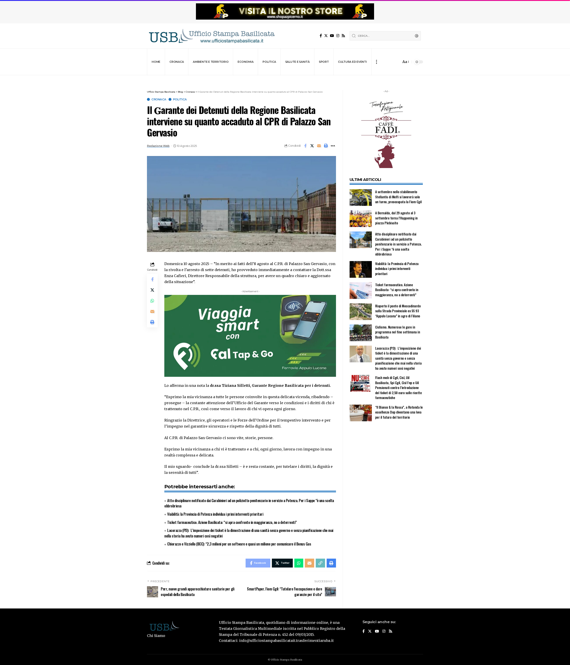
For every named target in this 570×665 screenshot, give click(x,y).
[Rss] (343, 36)
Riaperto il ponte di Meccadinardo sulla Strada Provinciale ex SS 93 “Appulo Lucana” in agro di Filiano (398, 310)
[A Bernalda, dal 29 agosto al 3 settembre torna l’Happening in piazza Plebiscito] (361, 218)
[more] (376, 62)
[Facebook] (321, 36)
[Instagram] (337, 36)
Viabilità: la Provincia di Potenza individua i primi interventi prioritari (215, 514)
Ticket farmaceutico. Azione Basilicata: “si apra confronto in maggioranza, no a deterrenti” (232, 522)
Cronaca (158, 99)
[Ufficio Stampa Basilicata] (211, 36)
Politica (180, 99)
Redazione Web (158, 146)
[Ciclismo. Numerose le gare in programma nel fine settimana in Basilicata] (361, 332)
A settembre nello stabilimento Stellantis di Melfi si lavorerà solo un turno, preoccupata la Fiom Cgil (399, 196)
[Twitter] (326, 36)
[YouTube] (332, 36)
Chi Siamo (156, 635)
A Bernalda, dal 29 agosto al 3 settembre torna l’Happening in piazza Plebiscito (396, 217)
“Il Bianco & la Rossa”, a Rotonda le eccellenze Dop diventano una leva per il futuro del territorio (399, 412)
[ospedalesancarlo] (285, 78)
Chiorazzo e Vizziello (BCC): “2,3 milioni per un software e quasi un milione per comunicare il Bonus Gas (239, 544)
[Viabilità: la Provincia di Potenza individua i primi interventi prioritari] (361, 269)
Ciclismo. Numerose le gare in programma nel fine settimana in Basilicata (397, 331)
